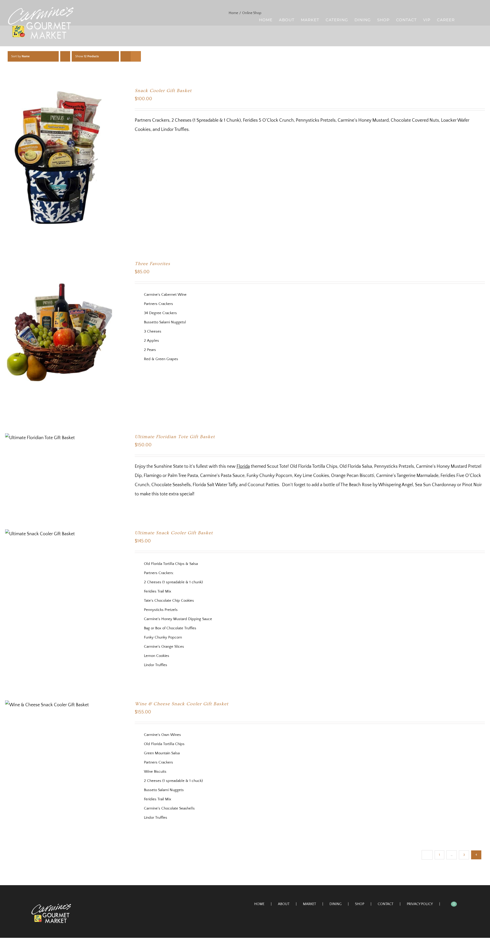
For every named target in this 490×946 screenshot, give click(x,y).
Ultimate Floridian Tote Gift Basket (175, 436)
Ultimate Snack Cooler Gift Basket (174, 532)
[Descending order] (65, 56)
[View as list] (136, 56)
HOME (259, 904)
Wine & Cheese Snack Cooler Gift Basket (181, 703)
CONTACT (385, 904)
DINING (335, 904)
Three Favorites (152, 263)
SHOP (359, 904)
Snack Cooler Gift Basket (163, 90)
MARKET (309, 904)
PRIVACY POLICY (420, 904)
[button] (474, 19)
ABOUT (283, 904)
